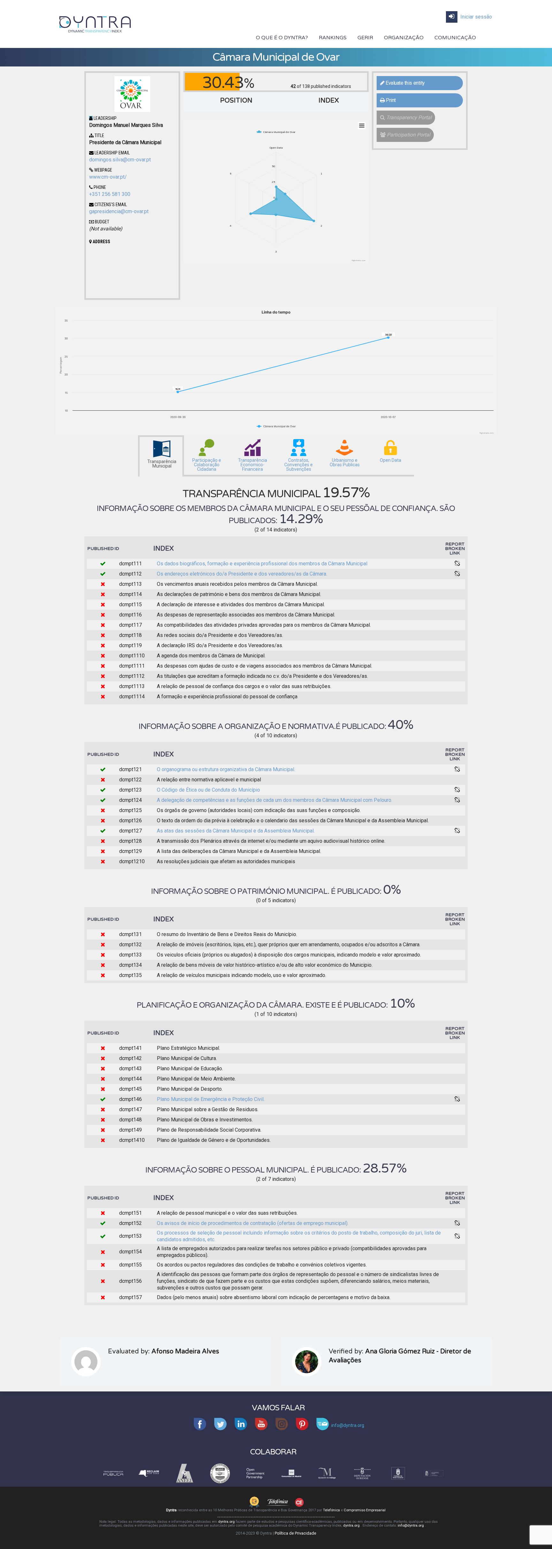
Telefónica (332, 1510)
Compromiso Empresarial (365, 1510)
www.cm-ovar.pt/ (108, 177)
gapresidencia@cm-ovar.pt (119, 211)
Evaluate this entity (405, 83)
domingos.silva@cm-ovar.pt (120, 160)
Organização (404, 38)
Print (390, 100)
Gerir (365, 38)
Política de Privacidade (295, 1533)
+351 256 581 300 (109, 194)
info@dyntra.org (411, 1525)
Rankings (333, 38)
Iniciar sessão (475, 17)
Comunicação (455, 38)
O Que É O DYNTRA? (282, 38)
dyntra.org (227, 1522)
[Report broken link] (457, 564)
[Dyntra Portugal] (95, 23)
